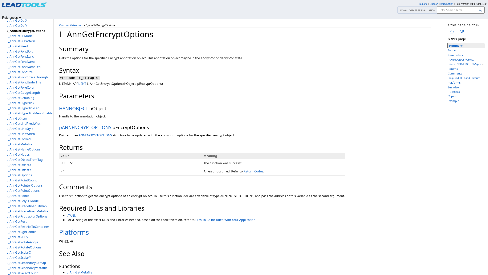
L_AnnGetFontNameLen (24, 67)
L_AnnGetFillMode (20, 36)
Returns (453, 68)
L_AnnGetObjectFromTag (25, 160)
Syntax (452, 50)
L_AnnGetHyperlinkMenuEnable (29, 113)
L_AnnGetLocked (19, 139)
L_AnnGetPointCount (22, 180)
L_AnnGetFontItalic (20, 56)
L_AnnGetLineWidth (21, 134)
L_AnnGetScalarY (19, 258)
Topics (452, 96)
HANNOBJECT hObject (461, 59)
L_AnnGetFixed (17, 46)
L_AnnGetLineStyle (20, 129)
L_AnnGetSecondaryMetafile (27, 268)
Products (423, 4)
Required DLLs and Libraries (464, 78)
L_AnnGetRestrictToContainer (28, 227)
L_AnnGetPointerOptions (25, 185)
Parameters (455, 55)
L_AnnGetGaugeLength (23, 93)
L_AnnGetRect (17, 221)
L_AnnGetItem (17, 118)
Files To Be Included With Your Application (225, 220)
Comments (455, 73)
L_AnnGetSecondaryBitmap (26, 263)
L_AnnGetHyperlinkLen (23, 108)
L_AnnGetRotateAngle (22, 242)
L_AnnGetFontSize (20, 72)
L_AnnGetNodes (18, 154)
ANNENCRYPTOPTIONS (95, 135)
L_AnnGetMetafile (79, 272)
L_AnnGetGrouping (20, 98)
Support (434, 4)
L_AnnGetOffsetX (19, 165)
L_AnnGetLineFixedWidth (24, 123)
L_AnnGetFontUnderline (24, 82)
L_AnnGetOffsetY (19, 170)
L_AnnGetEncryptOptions (26, 31)
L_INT (82, 84)
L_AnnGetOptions (19, 175)
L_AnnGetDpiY (17, 25)
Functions (454, 92)
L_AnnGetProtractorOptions (27, 216)
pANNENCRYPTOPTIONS (85, 127)
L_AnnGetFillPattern (21, 41)
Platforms (454, 82)
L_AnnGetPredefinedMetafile (27, 211)
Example (453, 101)
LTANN (71, 216)
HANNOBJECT (73, 108)
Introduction (446, 4)
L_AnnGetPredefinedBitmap (27, 206)
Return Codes (253, 171)
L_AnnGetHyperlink (20, 103)
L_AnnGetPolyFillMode (23, 201)
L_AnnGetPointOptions (23, 190)
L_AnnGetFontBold (20, 51)
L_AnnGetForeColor (21, 87)
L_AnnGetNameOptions (24, 149)
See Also (453, 87)
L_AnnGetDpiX (17, 20)
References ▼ (12, 17)
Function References (71, 25)
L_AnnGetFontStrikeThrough (27, 77)
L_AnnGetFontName (21, 62)
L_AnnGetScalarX (19, 252)
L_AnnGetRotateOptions (24, 247)
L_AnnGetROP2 (17, 237)
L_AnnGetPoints (18, 196)
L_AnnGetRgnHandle (21, 232)
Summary (456, 45)
